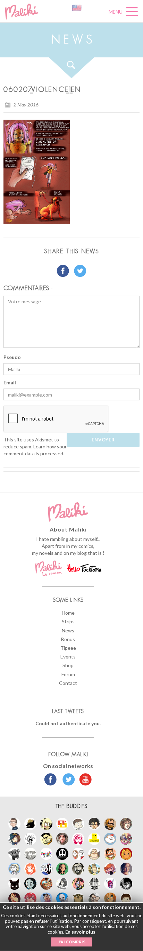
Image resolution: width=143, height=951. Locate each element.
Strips (68, 621)
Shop (68, 665)
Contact (68, 683)
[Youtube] (83, 780)
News (68, 630)
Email (9, 382)
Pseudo (12, 357)
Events (68, 657)
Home (68, 613)
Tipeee (68, 648)
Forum (68, 674)
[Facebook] (50, 780)
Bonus (68, 639)
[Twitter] (66, 780)
